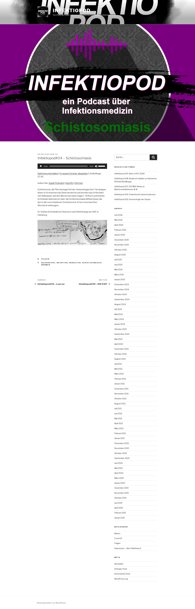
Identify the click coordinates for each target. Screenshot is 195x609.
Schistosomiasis (92, 263)
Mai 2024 (118, 314)
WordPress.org (121, 579)
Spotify (69, 183)
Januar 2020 (119, 483)
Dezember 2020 (121, 443)
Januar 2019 (119, 518)
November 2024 (121, 289)
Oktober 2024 (120, 294)
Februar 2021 (120, 433)
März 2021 (118, 428)
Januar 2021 (119, 438)
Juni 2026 (118, 215)
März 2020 (119, 478)
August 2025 (120, 255)
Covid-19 (118, 538)
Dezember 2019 (121, 488)
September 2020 (122, 458)
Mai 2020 (118, 468)
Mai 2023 (118, 339)
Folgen (45, 259)
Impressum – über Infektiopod (127, 548)
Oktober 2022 (120, 354)
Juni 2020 (118, 463)
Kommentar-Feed (122, 574)
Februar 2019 (120, 513)
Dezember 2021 (121, 389)
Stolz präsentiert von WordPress (51, 603)
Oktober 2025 (120, 250)
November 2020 (121, 448)
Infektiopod (72, 10)
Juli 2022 (118, 364)
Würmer (45, 265)
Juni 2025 (118, 264)
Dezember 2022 (121, 349)
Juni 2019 (118, 503)
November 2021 (121, 394)
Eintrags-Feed (120, 569)
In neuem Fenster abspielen (74, 173)
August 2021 (119, 403)
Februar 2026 (120, 230)
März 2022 (119, 374)
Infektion (62, 263)
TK (56, 154)
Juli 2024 (118, 309)
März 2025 (119, 274)
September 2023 (121, 334)
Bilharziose (48, 263)
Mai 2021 (118, 418)
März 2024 (119, 319)
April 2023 (118, 344)
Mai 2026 (118, 220)
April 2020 (118, 473)
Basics (117, 533)
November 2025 (121, 245)
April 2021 (118, 423)
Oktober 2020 (120, 453)
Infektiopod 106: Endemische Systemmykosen (135, 194)
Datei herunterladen (48, 173)
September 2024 (121, 299)
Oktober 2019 (120, 498)
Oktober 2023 (120, 329)
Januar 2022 (119, 384)
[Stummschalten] (96, 166)
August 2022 (120, 359)
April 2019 (118, 508)
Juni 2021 (118, 413)
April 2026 (118, 225)
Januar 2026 (119, 235)
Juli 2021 (118, 408)
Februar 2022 (120, 379)
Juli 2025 (118, 259)
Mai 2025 (118, 269)
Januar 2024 (119, 324)
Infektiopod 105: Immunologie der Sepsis (132, 199)
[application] (72, 166)
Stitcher (79, 183)
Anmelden (118, 564)
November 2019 (121, 493)
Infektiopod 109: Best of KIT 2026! (129, 173)
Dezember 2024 (121, 284)
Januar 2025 (119, 279)
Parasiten (75, 263)
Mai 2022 (118, 369)
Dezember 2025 (121, 240)
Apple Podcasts (56, 183)
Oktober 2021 (120, 398)
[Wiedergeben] (41, 166)
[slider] (102, 166)
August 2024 (120, 304)
